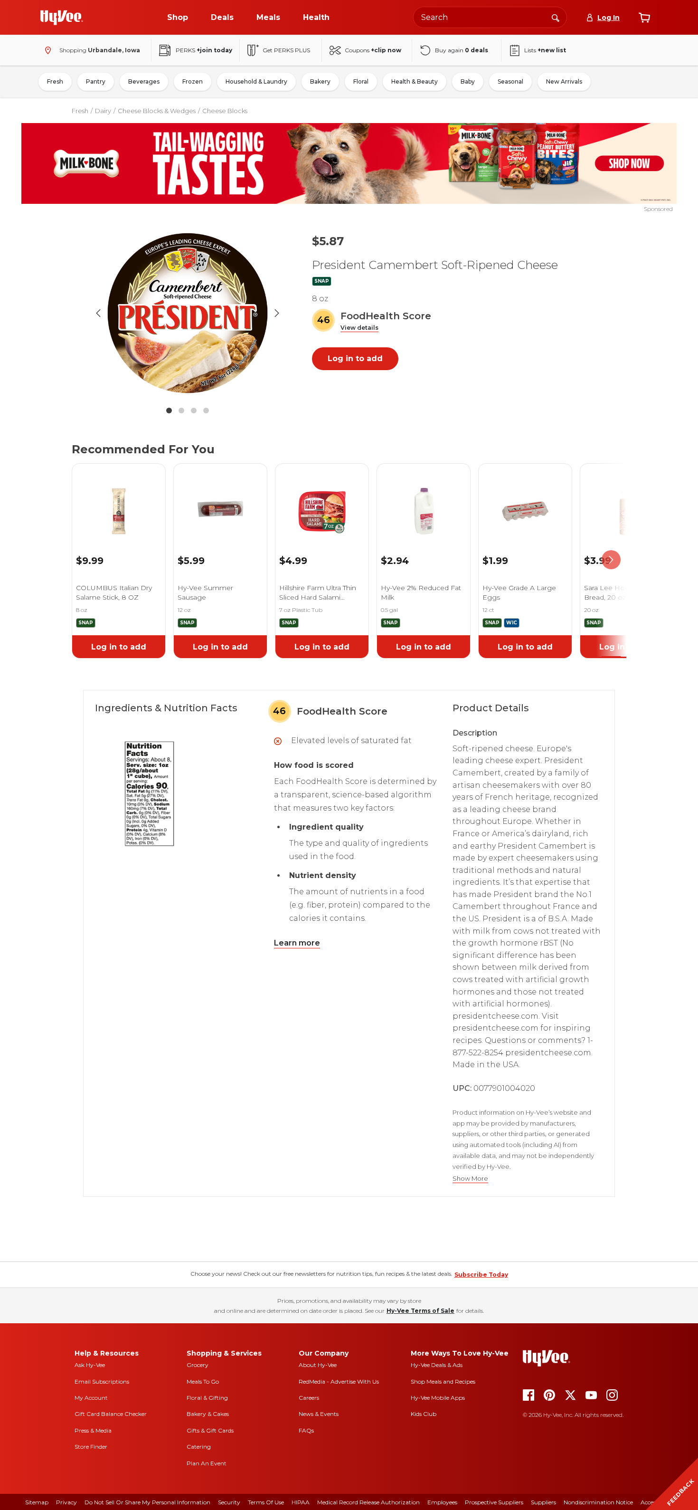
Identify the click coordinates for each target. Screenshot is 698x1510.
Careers (309, 1397)
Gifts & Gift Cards (210, 1430)
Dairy (103, 111)
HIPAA (301, 1502)
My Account (91, 1397)
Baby (468, 81)
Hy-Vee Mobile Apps (438, 1397)
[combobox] (490, 17)
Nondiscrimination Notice (598, 1502)
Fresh (55, 81)
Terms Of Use (266, 1502)
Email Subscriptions (102, 1381)
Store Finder (91, 1446)
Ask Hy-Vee (90, 1364)
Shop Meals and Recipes (443, 1381)
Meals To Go (203, 1381)
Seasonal (510, 81)
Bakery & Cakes (208, 1413)
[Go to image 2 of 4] (181, 410)
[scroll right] (611, 560)
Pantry (95, 81)
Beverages (144, 81)
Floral (360, 81)
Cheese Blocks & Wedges (157, 111)
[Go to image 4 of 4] (206, 410)
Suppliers (543, 1502)
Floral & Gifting (207, 1397)
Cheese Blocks (224, 111)
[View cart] (644, 17)
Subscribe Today (481, 1274)
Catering (199, 1446)
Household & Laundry (256, 81)
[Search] (555, 17)
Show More (470, 1178)
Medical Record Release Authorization (368, 1502)
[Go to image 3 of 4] (194, 410)
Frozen (192, 81)
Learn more (297, 942)
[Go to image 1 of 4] (169, 410)
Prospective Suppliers (494, 1502)
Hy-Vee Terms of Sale (420, 1310)
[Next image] (277, 313)
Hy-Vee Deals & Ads (436, 1364)
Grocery (197, 1364)
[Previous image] (98, 313)
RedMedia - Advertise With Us (339, 1381)
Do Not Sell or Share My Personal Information (147, 1502)
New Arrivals (564, 81)
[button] (359, 328)
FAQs (306, 1430)
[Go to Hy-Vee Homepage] (61, 17)
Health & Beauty (414, 81)
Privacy (66, 1502)
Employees (442, 1502)
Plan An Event (206, 1463)
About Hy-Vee (318, 1364)
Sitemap (36, 1502)
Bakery (320, 81)
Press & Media (93, 1430)
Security (229, 1502)
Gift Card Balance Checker (111, 1413)
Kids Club (423, 1413)
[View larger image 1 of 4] (187, 313)
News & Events (319, 1413)
